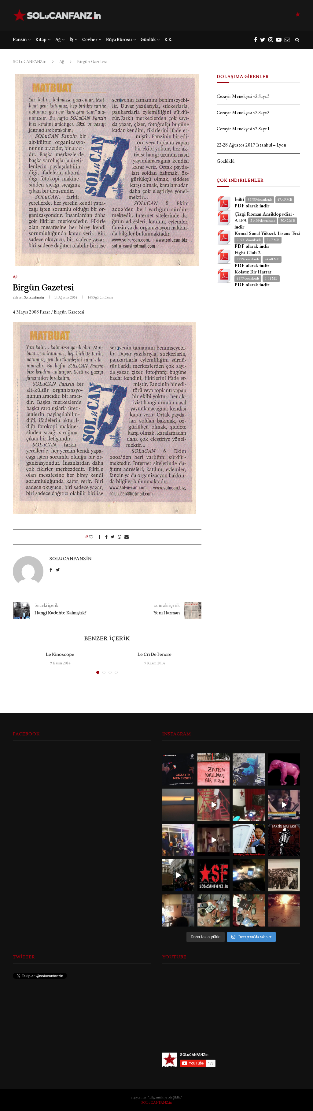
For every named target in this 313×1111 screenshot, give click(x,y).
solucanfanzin (34, 297)
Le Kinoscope (60, 654)
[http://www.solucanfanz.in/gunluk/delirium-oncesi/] (284, 769)
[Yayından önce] (249, 875)
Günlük (148, 40)
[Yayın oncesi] (213, 910)
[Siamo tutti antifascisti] (178, 875)
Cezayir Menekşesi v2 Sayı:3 (243, 96)
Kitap (40, 40)
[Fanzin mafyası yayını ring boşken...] (249, 805)
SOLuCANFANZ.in (156, 1102)
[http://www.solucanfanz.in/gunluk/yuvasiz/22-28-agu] (249, 769)
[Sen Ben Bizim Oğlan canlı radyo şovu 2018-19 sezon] (178, 840)
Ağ (58, 40)
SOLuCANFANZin (29, 61)
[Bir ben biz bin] (213, 769)
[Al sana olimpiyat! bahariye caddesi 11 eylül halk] (284, 910)
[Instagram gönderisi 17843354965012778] (284, 875)
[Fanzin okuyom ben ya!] (284, 805)
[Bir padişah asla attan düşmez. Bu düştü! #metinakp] (213, 805)
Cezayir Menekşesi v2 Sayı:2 (243, 112)
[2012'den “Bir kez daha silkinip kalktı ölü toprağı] (178, 805)
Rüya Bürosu (119, 40)
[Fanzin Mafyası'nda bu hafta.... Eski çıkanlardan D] (213, 840)
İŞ (71, 40)
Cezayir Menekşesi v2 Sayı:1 (243, 128)
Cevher (89, 40)
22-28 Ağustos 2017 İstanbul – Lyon (251, 145)
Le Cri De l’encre (154, 654)
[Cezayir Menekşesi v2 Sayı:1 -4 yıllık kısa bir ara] (178, 769)
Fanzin (20, 40)
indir (239, 227)
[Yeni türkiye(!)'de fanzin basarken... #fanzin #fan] (249, 840)
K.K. (168, 40)
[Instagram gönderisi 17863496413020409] (213, 875)
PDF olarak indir (251, 206)
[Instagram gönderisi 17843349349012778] (178, 910)
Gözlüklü (225, 161)
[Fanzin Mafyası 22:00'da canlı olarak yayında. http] (284, 840)
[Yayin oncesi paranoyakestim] (249, 910)
